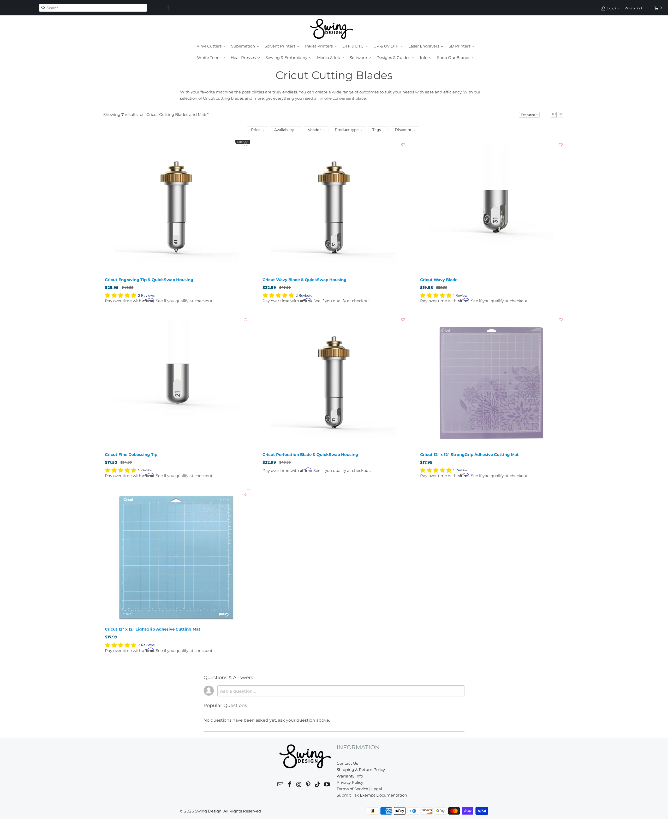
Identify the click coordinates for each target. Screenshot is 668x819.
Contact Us (347, 763)
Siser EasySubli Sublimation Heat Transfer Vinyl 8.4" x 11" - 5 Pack (140, 810)
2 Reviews (146, 295)
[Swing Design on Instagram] (299, 785)
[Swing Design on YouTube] (327, 785)
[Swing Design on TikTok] (318, 785)
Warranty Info (350, 776)
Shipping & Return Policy (361, 769)
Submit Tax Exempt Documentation (372, 795)
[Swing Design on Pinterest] (308, 785)
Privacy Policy (350, 782)
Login (613, 8)
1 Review (460, 295)
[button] (168, 8)
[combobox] (93, 8)
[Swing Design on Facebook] (290, 785)
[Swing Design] (331, 29)
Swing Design (208, 811)
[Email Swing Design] (280, 785)
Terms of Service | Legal (359, 788)
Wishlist (634, 8)
